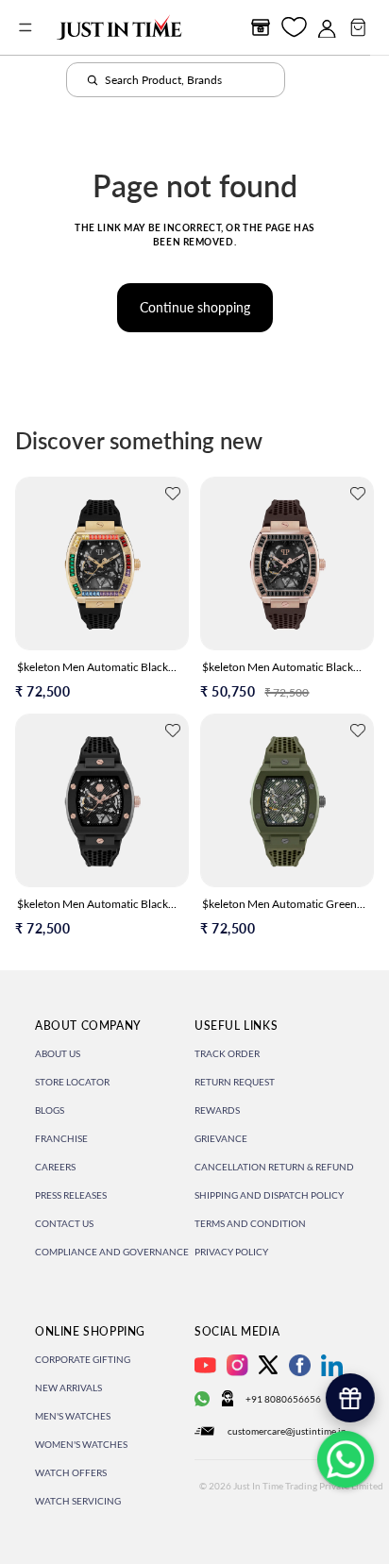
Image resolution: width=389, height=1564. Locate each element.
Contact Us (64, 1223)
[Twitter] (268, 1364)
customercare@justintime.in (287, 1431)
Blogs (49, 1110)
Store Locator (72, 1081)
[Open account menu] (326, 27)
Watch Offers (71, 1472)
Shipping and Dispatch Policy (269, 1195)
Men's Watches (72, 1415)
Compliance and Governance (112, 1251)
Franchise (61, 1138)
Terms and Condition (250, 1223)
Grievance (220, 1138)
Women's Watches (81, 1444)
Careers (55, 1166)
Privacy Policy (231, 1251)
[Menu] (25, 27)
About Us (57, 1053)
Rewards (217, 1110)
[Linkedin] (332, 1365)
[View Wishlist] (294, 27)
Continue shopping (195, 307)
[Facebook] (300, 1365)
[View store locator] (260, 27)
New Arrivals (68, 1387)
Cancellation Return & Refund (274, 1166)
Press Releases (71, 1195)
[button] (172, 493)
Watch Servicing (78, 1500)
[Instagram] (237, 1365)
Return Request (234, 1081)
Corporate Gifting (82, 1359)
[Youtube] (205, 1365)
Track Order (227, 1053)
